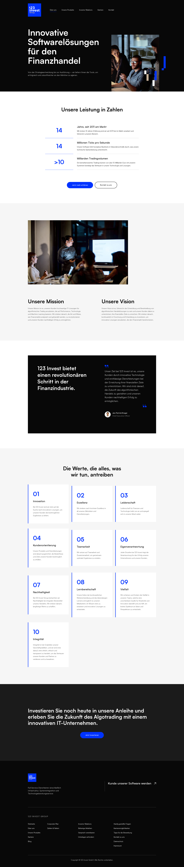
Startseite (31, 824)
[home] (39, 10)
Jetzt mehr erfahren (80, 185)
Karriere (100, 10)
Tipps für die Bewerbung (123, 833)
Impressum (118, 846)
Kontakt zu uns (106, 185)
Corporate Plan (53, 824)
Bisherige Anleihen (85, 828)
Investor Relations (85, 10)
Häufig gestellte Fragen (122, 824)
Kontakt (111, 10)
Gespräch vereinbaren (86, 833)
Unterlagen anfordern (86, 837)
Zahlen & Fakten (53, 828)
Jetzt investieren (92, 735)
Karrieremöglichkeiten (122, 828)
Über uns (53, 10)
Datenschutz (118, 841)
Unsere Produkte (68, 10)
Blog (29, 841)
